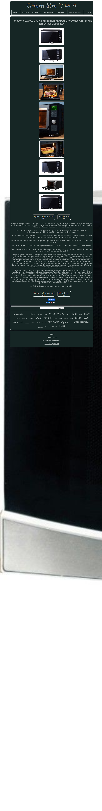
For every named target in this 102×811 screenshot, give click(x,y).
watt (60, 318)
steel (78, 317)
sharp (80, 314)
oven (62, 326)
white (55, 318)
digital (64, 322)
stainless (53, 322)
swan (38, 323)
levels (33, 322)
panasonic (18, 314)
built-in (48, 317)
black (38, 317)
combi (31, 318)
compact (27, 323)
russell (54, 327)
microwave (56, 313)
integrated (40, 327)
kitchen (66, 318)
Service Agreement (52, 344)
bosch (45, 314)
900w (15, 322)
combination (82, 322)
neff (21, 322)
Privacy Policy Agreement (51, 340)
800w (87, 313)
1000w (47, 326)
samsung (40, 314)
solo (71, 318)
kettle (68, 314)
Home (52, 334)
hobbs (44, 323)
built (74, 314)
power (26, 314)
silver (33, 314)
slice (17, 319)
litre (71, 323)
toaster (24, 318)
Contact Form (52, 337)
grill (86, 317)
